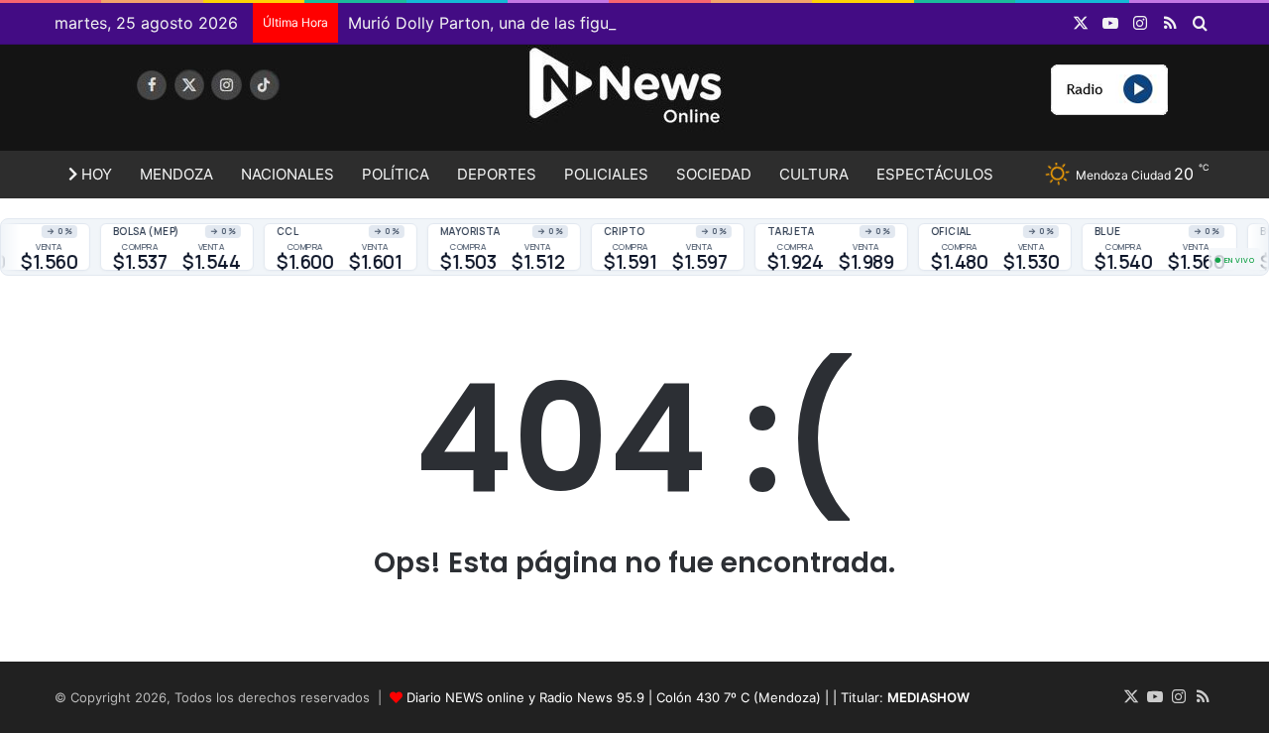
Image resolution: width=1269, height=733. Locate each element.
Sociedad (713, 174)
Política (395, 174)
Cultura (814, 174)
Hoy (94, 174)
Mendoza (176, 174)
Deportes (496, 174)
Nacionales (287, 174)
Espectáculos (934, 174)
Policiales (606, 174)
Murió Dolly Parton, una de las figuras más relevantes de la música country (629, 23)
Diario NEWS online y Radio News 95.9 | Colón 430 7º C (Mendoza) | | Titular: (688, 697)
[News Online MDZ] (238, 104)
